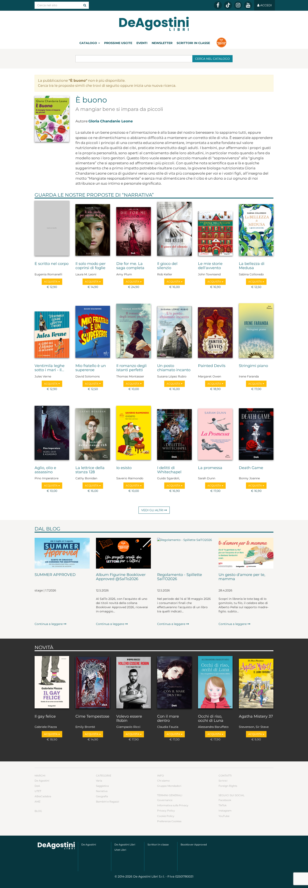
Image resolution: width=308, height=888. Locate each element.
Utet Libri (120, 849)
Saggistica (102, 785)
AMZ (37, 801)
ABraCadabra (43, 796)
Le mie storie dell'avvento (210, 266)
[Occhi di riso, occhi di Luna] (215, 681)
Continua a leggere (49, 624)
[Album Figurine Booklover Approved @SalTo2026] (123, 553)
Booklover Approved (194, 844)
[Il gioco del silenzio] (174, 229)
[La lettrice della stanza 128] (92, 433)
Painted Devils (211, 366)
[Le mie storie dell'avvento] (215, 229)
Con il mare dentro (168, 718)
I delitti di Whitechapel (169, 470)
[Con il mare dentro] (174, 681)
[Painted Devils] (215, 331)
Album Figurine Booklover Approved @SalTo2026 (121, 577)
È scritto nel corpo (52, 264)
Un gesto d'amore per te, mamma (242, 577)
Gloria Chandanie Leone (110, 121)
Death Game (251, 468)
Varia (99, 780)
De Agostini (42, 780)
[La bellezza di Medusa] (256, 229)
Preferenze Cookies (169, 821)
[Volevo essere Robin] (133, 681)
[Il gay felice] (52, 681)
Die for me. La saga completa (130, 266)
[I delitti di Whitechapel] (174, 433)
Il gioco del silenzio (167, 266)
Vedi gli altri (152, 510)
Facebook (225, 800)
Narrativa (138, 195)
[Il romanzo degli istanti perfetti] (133, 331)
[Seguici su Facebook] (218, 5)
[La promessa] (215, 433)
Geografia (102, 796)
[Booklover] (221, 43)
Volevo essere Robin (129, 718)
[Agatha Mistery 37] (256, 681)
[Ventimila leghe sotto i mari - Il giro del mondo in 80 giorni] (52, 331)
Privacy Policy (166, 810)
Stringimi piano (253, 366)
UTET (38, 791)
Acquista (51, 281)
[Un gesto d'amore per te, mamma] (246, 553)
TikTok (222, 805)
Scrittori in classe (193, 43)
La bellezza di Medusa (251, 266)
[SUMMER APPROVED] (62, 553)
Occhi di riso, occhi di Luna (210, 718)
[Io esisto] (133, 433)
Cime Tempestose (92, 716)
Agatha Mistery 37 (256, 716)
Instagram (225, 810)
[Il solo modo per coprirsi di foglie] (92, 229)
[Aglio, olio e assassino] (52, 433)
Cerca (212, 59)
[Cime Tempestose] (92, 681)
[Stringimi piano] (256, 331)
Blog (38, 811)
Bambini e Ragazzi (107, 801)
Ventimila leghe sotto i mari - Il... (50, 368)
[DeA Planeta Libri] (56, 845)
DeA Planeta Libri (154, 24)
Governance (164, 800)
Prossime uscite (118, 43)
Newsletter (162, 43)
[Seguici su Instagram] (238, 5)
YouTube (224, 816)
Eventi (142, 43)
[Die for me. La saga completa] (133, 229)
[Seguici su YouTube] (248, 5)
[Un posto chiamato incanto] (174, 331)
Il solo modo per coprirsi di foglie (90, 266)
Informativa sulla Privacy (172, 805)
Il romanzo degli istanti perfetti (131, 368)
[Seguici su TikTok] (228, 5)
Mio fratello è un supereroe (90, 368)
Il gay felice (45, 716)
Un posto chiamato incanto (173, 368)
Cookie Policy (165, 816)
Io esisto (124, 468)
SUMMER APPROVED (55, 575)
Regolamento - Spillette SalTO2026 (179, 577)
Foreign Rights (228, 785)
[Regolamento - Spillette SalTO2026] (184, 553)
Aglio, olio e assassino (45, 470)
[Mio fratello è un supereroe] (92, 331)
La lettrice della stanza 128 (90, 470)
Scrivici (223, 780)
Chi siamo (163, 780)
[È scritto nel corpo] (52, 229)
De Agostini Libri (124, 844)
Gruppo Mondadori (169, 785)
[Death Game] (256, 433)
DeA (37, 785)
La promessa (210, 468)
